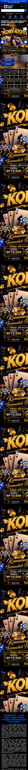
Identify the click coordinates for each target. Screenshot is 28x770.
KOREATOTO (5, 724)
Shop (2, 6)
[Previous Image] (2, 42)
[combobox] (12, 10)
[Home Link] (9, 6)
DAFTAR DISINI (7, 60)
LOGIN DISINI (8, 64)
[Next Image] (25, 42)
